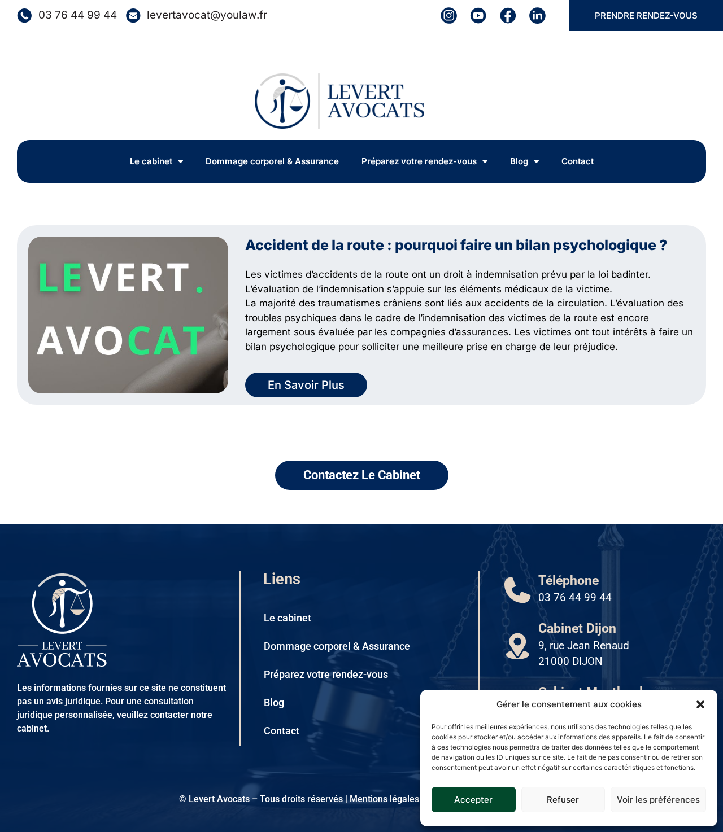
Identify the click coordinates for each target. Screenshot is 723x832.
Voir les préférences (658, 799)
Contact (577, 161)
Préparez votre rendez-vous (419, 161)
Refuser (563, 799)
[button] (700, 704)
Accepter (473, 799)
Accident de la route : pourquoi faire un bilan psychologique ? (456, 245)
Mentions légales (384, 799)
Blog (519, 161)
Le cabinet (151, 161)
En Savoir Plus (306, 385)
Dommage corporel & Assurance (272, 161)
